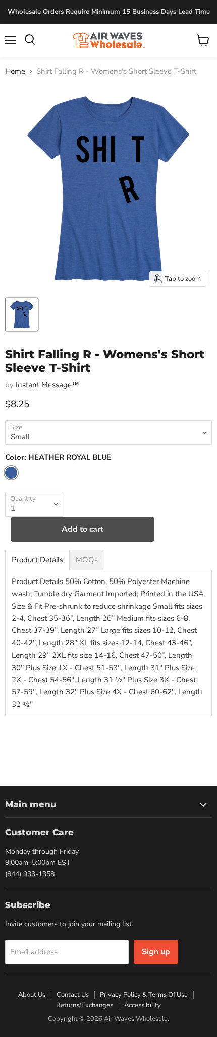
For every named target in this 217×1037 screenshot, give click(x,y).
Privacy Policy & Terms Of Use (144, 994)
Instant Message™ (47, 385)
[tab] (37, 560)
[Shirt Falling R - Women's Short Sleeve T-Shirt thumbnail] (22, 314)
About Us (31, 994)
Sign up (156, 951)
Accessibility (142, 1005)
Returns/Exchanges (84, 1005)
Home (15, 71)
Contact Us (73, 994)
